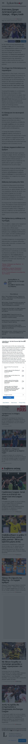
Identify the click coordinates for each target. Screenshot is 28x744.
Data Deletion (6, 402)
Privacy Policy (22, 402)
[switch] (22, 371)
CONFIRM (8, 397)
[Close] (25, 341)
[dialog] (14, 372)
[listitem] (14, 367)
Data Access (14, 402)
